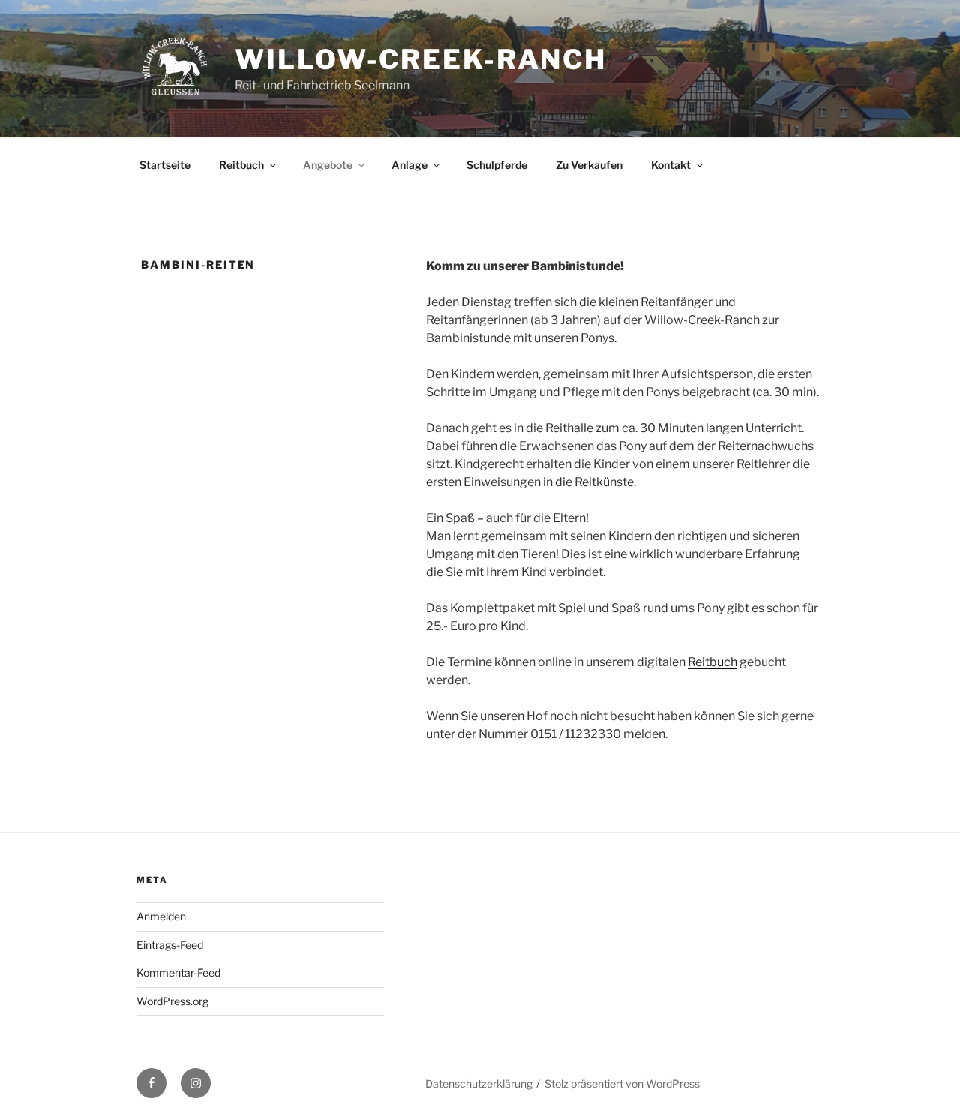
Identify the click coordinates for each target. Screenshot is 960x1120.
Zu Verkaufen (589, 164)
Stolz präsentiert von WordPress (622, 1083)
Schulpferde (496, 164)
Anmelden (161, 916)
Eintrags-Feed (169, 944)
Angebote (327, 164)
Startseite (165, 164)
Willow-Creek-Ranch (421, 59)
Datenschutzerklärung (478, 1083)
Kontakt (671, 164)
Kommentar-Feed (178, 972)
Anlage (410, 164)
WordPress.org (172, 1001)
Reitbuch (241, 164)
